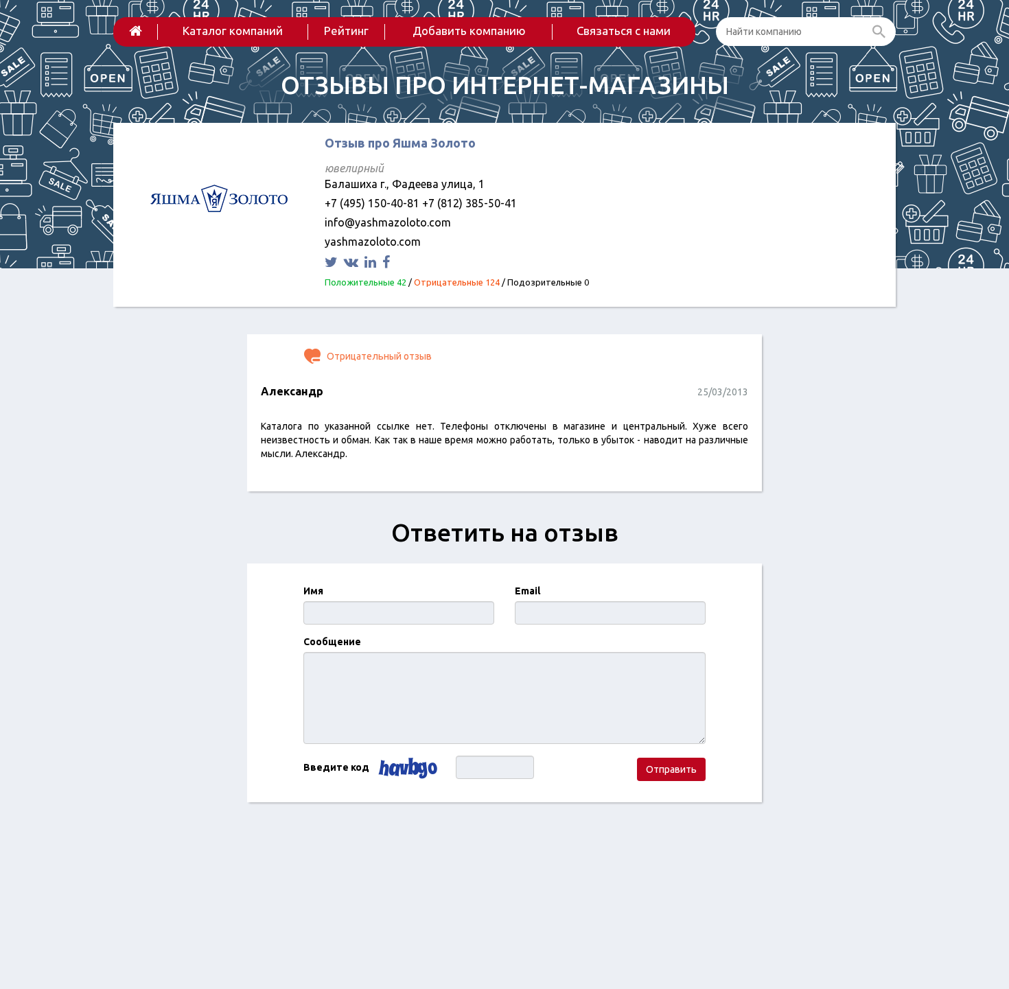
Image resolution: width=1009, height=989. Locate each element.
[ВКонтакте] (353, 262)
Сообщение (332, 641)
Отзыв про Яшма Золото (400, 143)
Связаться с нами (624, 30)
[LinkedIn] (372, 262)
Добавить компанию (469, 30)
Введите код (336, 767)
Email (527, 590)
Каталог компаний (233, 30)
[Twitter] (333, 262)
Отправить (671, 769)
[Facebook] (387, 262)
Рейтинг (346, 30)
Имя (313, 590)
